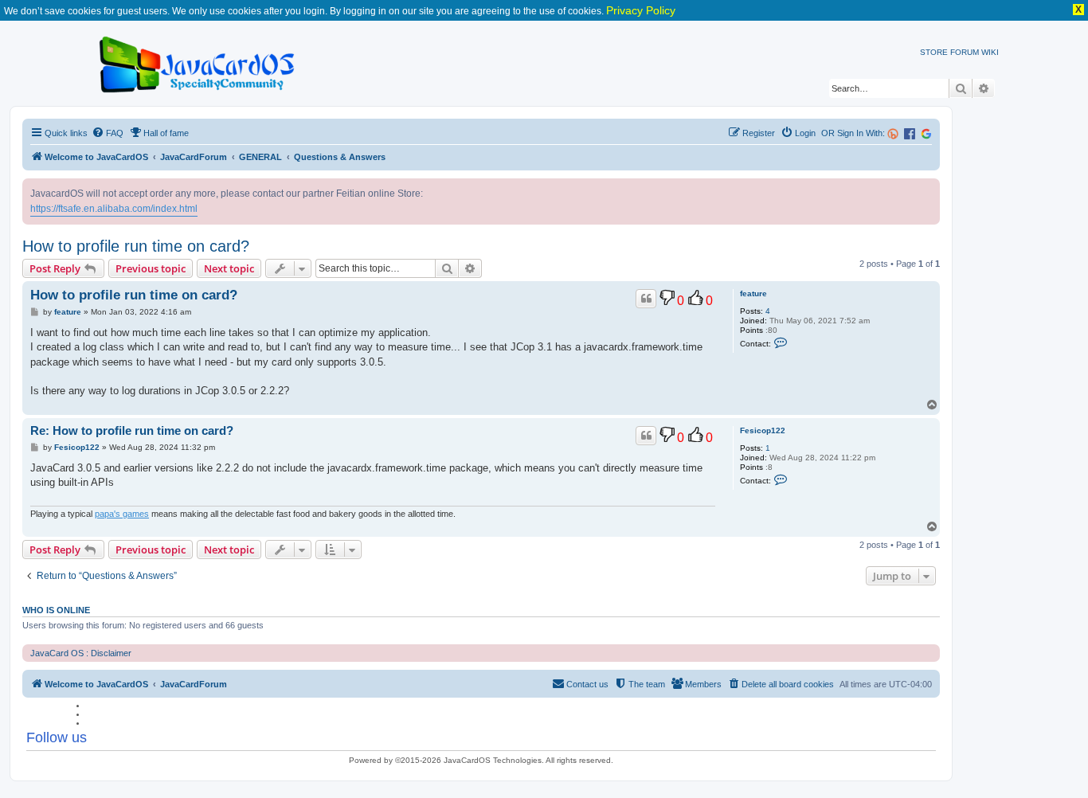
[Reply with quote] (646, 298)
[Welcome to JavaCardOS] (198, 61)
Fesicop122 (762, 430)
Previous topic (150, 268)
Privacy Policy (640, 10)
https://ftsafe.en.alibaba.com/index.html (114, 208)
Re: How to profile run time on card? (131, 430)
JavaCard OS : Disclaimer (80, 653)
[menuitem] (107, 133)
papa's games (122, 513)
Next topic (229, 268)
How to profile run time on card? (135, 246)
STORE (934, 52)
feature (753, 293)
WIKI (990, 52)
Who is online (56, 610)
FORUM (964, 52)
